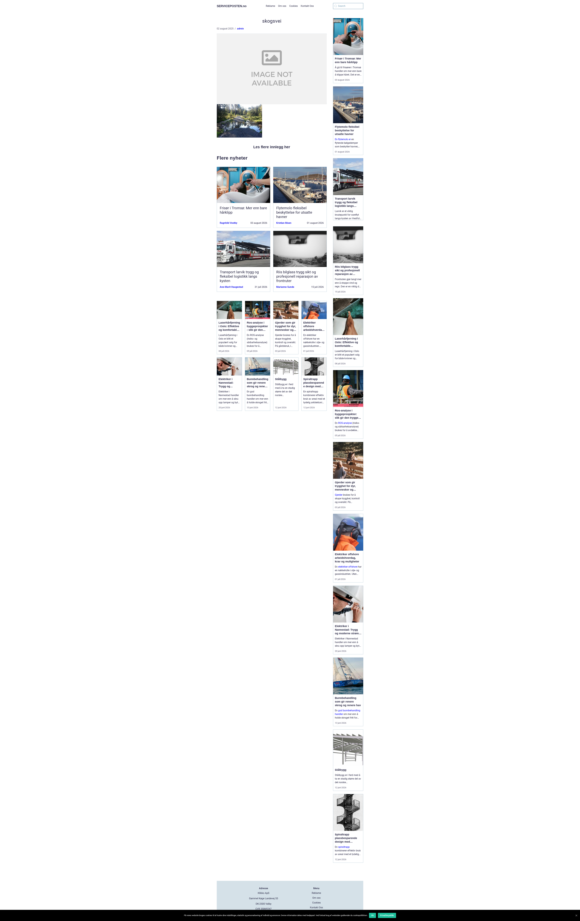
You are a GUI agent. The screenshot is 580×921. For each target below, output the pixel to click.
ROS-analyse (345, 423)
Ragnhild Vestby (228, 222)
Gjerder (338, 494)
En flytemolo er (343, 139)
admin (240, 28)
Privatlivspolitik (387, 915)
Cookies (293, 6)
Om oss (282, 6)
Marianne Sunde (285, 287)
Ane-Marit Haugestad (231, 287)
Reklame (270, 6)
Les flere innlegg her (271, 147)
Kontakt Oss (307, 6)
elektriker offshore (347, 566)
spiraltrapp (344, 847)
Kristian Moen (283, 222)
